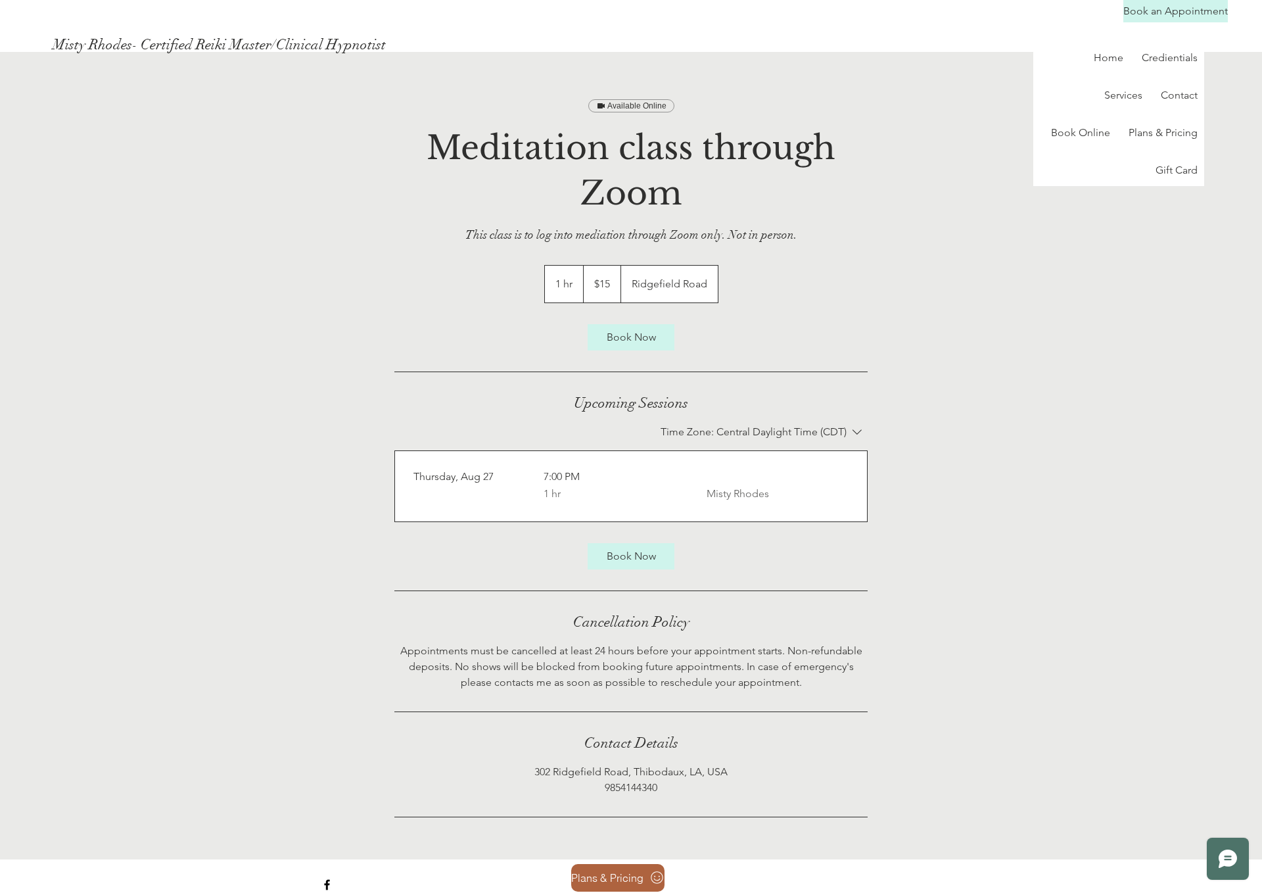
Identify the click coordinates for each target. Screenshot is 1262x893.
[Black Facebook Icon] (327, 885)
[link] (631, 337)
